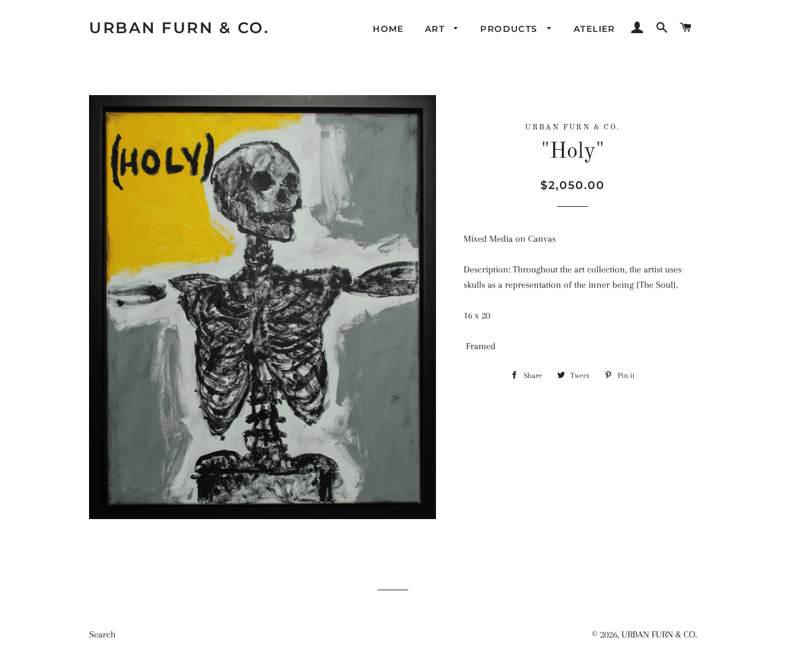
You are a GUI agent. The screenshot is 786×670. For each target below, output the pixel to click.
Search (102, 634)
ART (436, 28)
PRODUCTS (510, 28)
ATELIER (594, 28)
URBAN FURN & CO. (179, 27)
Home (388, 28)
